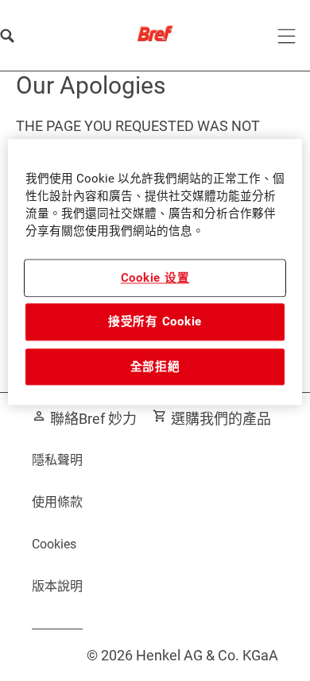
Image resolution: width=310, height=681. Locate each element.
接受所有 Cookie (155, 322)
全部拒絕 (155, 367)
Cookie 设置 (155, 278)
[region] (155, 273)
